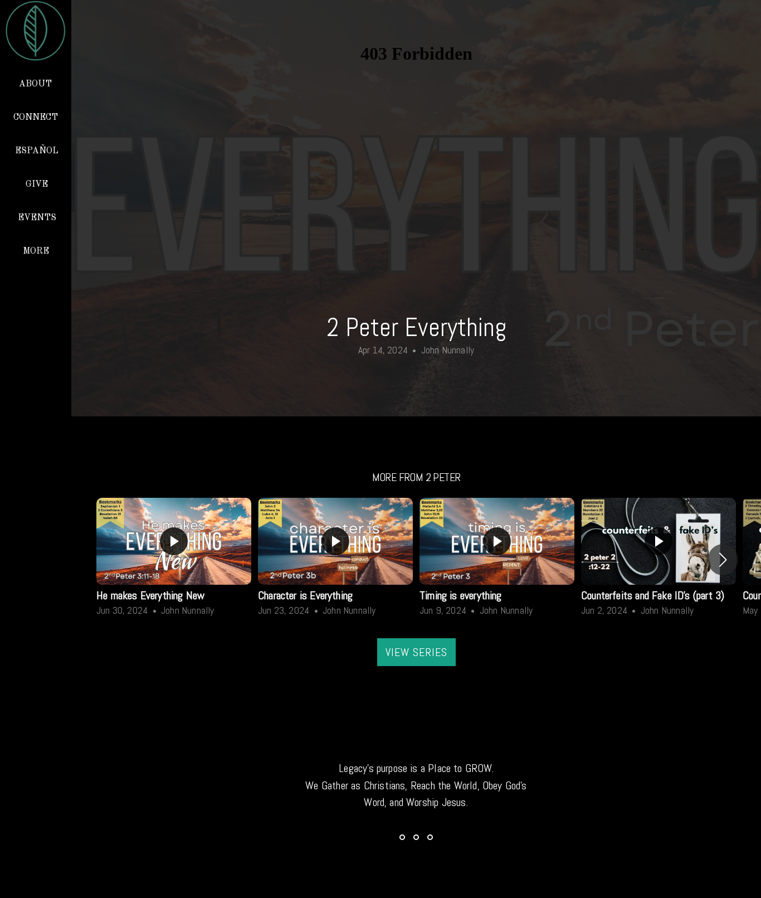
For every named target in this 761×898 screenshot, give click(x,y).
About (36, 84)
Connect (36, 117)
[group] (173, 560)
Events (37, 217)
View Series (416, 652)
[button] (722, 559)
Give (37, 184)
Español (36, 151)
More (37, 251)
